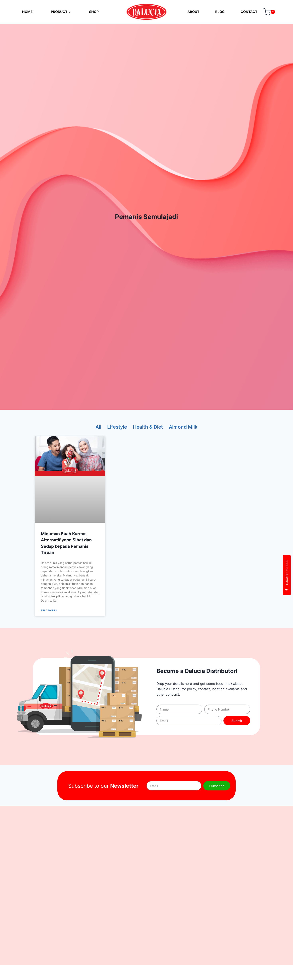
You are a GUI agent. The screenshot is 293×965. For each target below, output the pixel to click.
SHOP (94, 12)
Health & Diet (148, 427)
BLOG (220, 12)
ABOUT (193, 12)
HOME (27, 12)
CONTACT (249, 12)
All (98, 427)
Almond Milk (183, 427)
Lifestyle (117, 427)
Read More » (49, 610)
